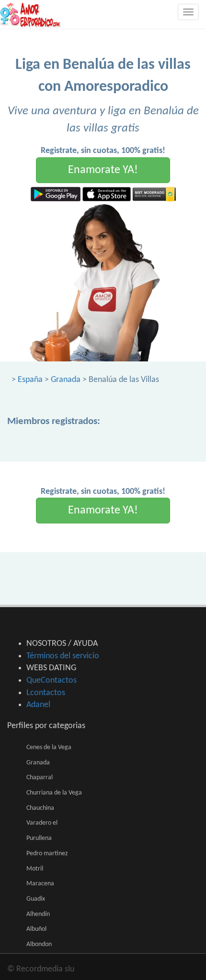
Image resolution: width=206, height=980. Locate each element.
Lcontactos (45, 692)
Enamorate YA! (103, 170)
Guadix (35, 899)
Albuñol (36, 929)
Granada (65, 379)
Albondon (39, 944)
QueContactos (51, 680)
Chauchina (40, 808)
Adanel (38, 704)
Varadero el (41, 823)
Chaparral (39, 777)
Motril (34, 868)
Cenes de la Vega (48, 747)
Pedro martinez (47, 853)
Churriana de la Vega (54, 792)
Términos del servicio (62, 656)
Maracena (40, 883)
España (30, 379)
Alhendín (38, 914)
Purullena (39, 838)
